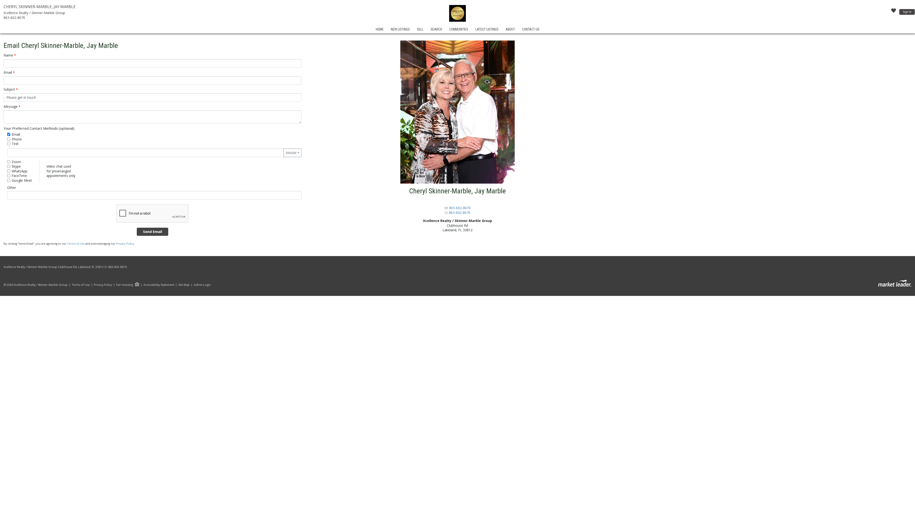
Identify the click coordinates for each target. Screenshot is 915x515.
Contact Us (530, 29)
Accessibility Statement (158, 285)
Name (10, 55)
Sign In (907, 12)
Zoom (16, 162)
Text (15, 143)
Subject (11, 89)
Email (9, 72)
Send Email (152, 231)
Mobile (291, 152)
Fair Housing (124, 285)
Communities (458, 29)
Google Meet (22, 180)
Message (12, 106)
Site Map (184, 285)
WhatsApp (19, 171)
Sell (420, 29)
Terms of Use (76, 243)
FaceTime (19, 175)
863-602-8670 (14, 17)
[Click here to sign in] (893, 12)
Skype (16, 166)
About (510, 29)
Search (436, 29)
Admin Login (202, 285)
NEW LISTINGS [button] (400, 29)
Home (380, 29)
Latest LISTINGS (486, 29)
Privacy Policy (125, 243)
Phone (17, 139)
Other (11, 187)
